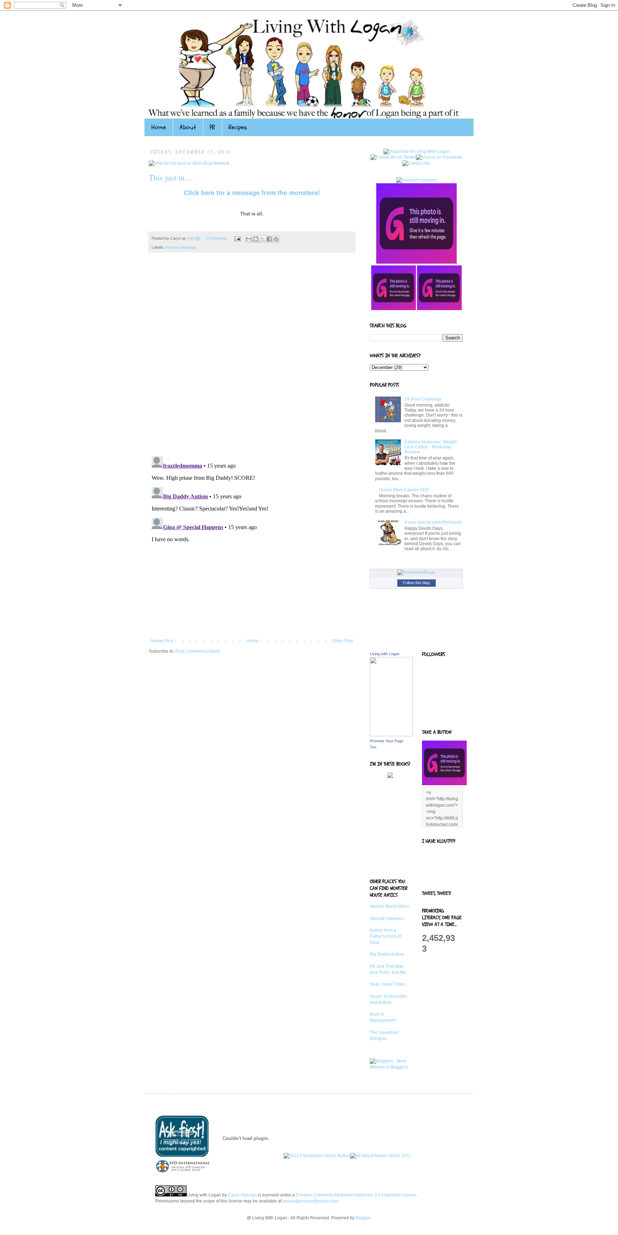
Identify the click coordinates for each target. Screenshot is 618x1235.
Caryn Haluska (242, 1194)
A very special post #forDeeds (433, 522)
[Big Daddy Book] (390, 776)
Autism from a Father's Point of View (385, 936)
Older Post (343, 640)
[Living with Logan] (391, 734)
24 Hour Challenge (423, 399)
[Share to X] (262, 239)
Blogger (363, 1217)
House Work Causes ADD (404, 489)
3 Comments (216, 238)
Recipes (238, 127)
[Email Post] (237, 238)
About (188, 127)
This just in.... (171, 177)
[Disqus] (252, 358)
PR (212, 127)
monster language (180, 247)
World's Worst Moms (389, 906)
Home (158, 127)
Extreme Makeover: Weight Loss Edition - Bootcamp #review (430, 447)
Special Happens (386, 918)
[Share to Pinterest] (276, 239)
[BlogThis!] (255, 239)
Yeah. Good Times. (388, 984)
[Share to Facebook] (269, 239)
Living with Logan (384, 654)
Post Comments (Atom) (197, 651)
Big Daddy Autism (387, 954)
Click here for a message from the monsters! (252, 192)
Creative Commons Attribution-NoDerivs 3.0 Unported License (356, 1194)
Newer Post (162, 640)
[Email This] (248, 239)
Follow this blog (416, 583)
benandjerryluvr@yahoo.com (311, 1201)
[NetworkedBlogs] (416, 572)
